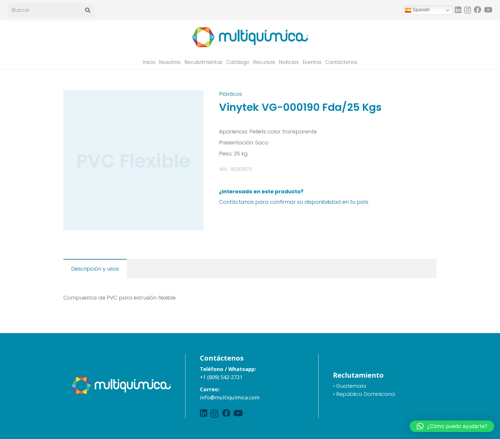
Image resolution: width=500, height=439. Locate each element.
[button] (193, 100)
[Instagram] (467, 10)
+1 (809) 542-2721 (221, 377)
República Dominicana (365, 394)
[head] (250, 37)
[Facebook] (477, 9)
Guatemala (351, 386)
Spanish (420, 9)
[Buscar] (87, 10)
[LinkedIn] (458, 9)
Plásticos (230, 94)
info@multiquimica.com (230, 397)
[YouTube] (488, 9)
